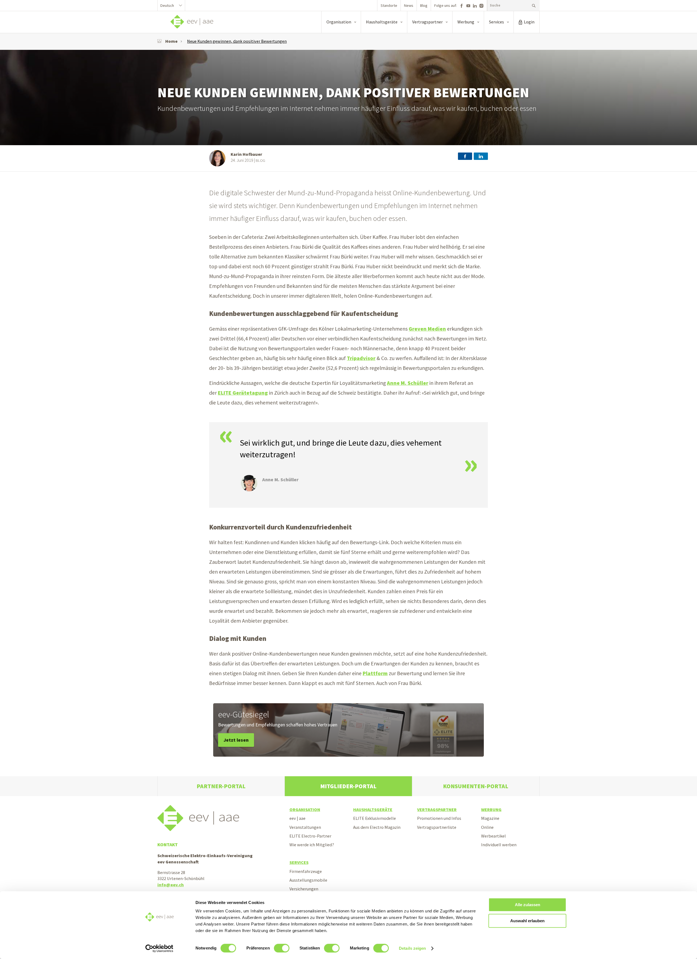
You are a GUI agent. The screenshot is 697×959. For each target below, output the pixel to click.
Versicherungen (303, 888)
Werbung (491, 809)
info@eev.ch (170, 884)
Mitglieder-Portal (348, 786)
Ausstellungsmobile (308, 880)
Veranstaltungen (305, 827)
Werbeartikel (493, 836)
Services (298, 862)
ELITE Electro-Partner (310, 836)
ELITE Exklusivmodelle (374, 818)
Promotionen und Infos (439, 818)
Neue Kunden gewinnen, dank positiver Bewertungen (237, 41)
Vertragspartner (437, 809)
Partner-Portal (221, 786)
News (408, 5)
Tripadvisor (361, 358)
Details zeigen (412, 948)
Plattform (375, 673)
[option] (348, 97)
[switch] (281, 948)
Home (171, 41)
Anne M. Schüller (407, 383)
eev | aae (297, 818)
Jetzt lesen (236, 740)
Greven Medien (427, 328)
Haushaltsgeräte (372, 809)
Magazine (490, 818)
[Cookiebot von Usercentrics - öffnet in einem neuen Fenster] (159, 948)
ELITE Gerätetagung (243, 392)
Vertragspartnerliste (436, 827)
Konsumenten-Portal (475, 786)
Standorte (389, 5)
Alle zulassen (527, 904)
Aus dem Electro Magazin (377, 827)
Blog (423, 5)
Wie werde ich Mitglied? (311, 844)
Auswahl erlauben (527, 920)
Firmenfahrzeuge (305, 871)
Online (487, 827)
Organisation (304, 809)
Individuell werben (498, 844)
